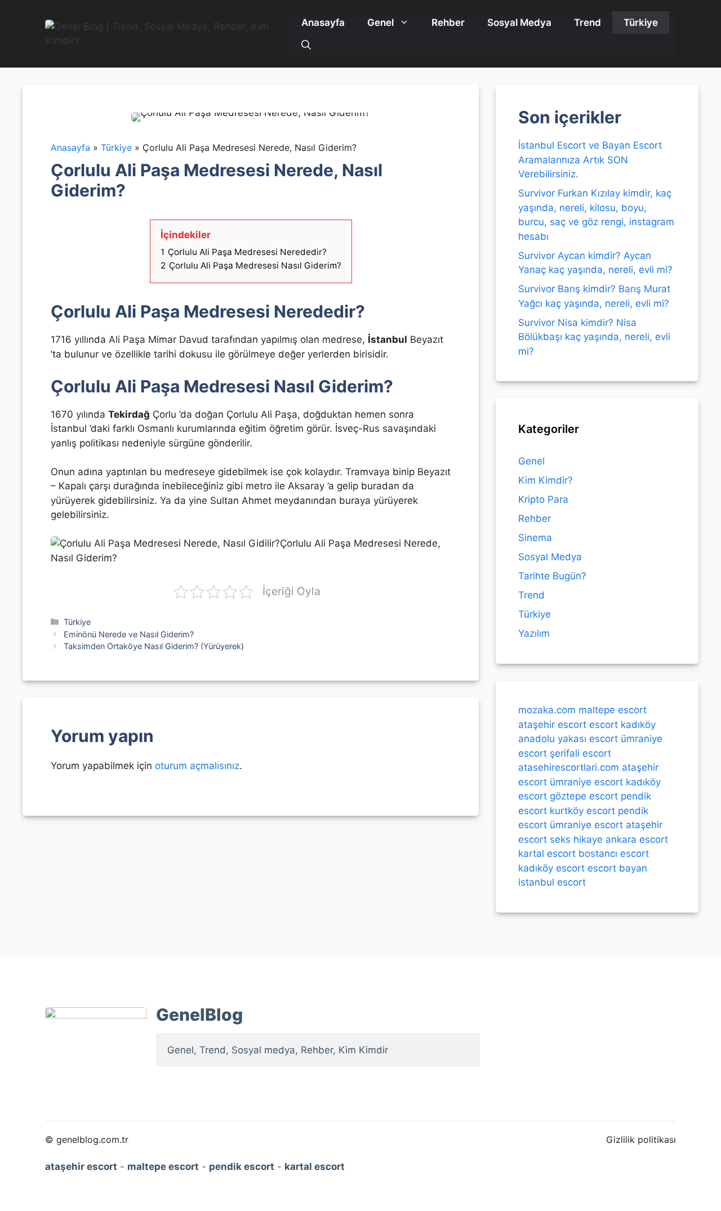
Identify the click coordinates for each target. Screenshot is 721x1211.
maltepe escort (612, 710)
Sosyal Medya (519, 22)
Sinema (535, 537)
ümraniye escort (586, 781)
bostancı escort (613, 853)
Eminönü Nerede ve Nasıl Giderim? (129, 634)
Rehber (448, 22)
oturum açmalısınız (197, 765)
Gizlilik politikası (641, 1139)
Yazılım (534, 633)
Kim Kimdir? (545, 480)
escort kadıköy (622, 724)
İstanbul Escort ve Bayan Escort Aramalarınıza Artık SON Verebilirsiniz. (590, 160)
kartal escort (547, 853)
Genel (380, 22)
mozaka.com (547, 710)
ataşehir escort (552, 724)
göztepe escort (584, 796)
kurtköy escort (582, 810)
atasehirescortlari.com (568, 767)
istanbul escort (552, 882)
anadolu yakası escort (568, 738)
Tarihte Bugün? (552, 576)
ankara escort (637, 838)
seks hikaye (576, 838)
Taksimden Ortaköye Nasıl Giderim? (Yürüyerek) (154, 646)
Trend (587, 22)
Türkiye (641, 22)
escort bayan (617, 867)
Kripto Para (543, 499)
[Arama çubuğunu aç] (306, 45)
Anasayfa (323, 22)
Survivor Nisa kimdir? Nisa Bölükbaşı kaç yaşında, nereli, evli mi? (594, 337)
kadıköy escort (551, 867)
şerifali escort (580, 752)
